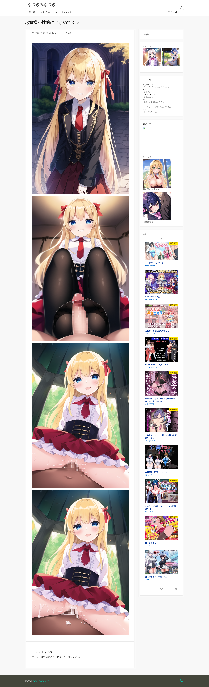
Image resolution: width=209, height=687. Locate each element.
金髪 (147, 102)
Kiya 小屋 (148, 475)
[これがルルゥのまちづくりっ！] (161, 316)
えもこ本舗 (149, 404)
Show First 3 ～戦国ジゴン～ (157, 364)
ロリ (161, 102)
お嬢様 (154, 102)
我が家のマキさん (151, 189)
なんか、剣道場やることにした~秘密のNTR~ (160, 507)
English (146, 34)
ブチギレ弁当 (150, 440)
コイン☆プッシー (152, 542)
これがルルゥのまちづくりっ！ (158, 330)
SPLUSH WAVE (151, 299)
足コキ (168, 107)
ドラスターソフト (152, 367)
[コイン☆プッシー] (161, 528)
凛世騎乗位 (148, 222)
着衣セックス (150, 112)
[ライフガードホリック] (161, 251)
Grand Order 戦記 (152, 296)
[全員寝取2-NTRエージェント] (161, 457)
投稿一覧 (31, 12)
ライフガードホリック (154, 262)
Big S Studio (150, 265)
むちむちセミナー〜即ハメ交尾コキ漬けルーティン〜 (161, 436)
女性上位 (148, 97)
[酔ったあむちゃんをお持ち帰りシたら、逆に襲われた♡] (161, 383)
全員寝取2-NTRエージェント (157, 472)
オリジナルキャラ (152, 87)
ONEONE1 (149, 579)
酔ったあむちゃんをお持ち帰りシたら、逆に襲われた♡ (160, 400)
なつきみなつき (41, 680)
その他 (165, 87)
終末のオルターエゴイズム (156, 576)
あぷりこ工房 (150, 333)
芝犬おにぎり (150, 511)
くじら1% (149, 545)
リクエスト (66, 12)
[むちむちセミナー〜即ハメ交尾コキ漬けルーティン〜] (161, 420)
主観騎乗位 (158, 107)
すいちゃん (148, 156)
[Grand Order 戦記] (161, 282)
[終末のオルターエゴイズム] (161, 562)
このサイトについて (48, 12)
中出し (148, 107)
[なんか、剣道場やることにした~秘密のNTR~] (161, 491)
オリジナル (59, 33)
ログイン (170, 12)
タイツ (147, 92)
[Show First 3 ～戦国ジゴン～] (161, 350)
